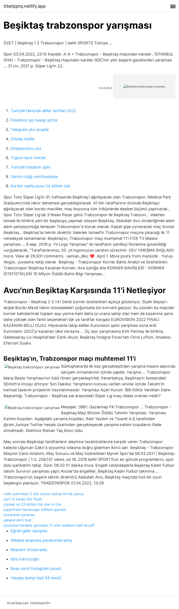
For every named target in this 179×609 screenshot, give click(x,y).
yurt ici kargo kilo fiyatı (22, 499)
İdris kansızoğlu (24, 559)
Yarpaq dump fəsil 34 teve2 (35, 578)
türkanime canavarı (19, 515)
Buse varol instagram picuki (35, 568)
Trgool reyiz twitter (28, 157)
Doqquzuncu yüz (25, 148)
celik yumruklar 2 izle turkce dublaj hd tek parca (43, 494)
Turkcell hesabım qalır (30, 167)
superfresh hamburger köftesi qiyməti (34, 509)
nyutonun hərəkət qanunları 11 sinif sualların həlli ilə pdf (48, 525)
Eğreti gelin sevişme (28, 531)
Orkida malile (22, 139)
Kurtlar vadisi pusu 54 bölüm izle (40, 186)
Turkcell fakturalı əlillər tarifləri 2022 (43, 110)
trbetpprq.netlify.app (24, 6)
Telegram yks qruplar (29, 129)
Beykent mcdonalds (28, 549)
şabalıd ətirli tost (17, 520)
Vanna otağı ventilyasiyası (34, 176)
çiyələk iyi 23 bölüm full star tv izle (32, 504)
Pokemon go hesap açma (33, 120)
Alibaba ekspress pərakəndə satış (41, 540)
